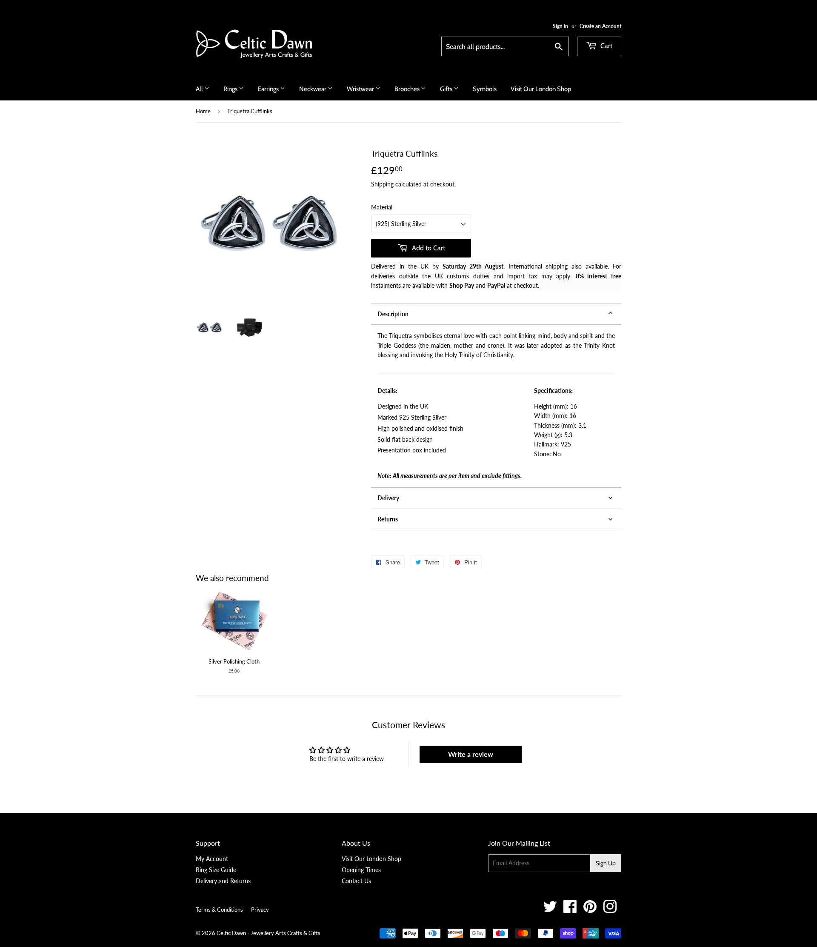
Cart (605, 46)
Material (381, 207)
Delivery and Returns (223, 880)
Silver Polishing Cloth (234, 661)
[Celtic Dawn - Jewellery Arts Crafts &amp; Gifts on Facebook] (570, 909)
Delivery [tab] (388, 497)
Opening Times (361, 869)
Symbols (485, 89)
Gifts (447, 89)
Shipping (382, 184)
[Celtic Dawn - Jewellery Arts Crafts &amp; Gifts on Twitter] (550, 909)
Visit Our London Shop (541, 89)
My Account (212, 858)
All (200, 89)
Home (203, 111)
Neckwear (313, 89)
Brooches (407, 89)
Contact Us (356, 880)
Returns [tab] (387, 519)
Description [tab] (392, 314)
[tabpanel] (496, 406)
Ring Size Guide (216, 869)
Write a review (470, 754)
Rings (231, 89)
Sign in (560, 26)
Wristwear (361, 89)
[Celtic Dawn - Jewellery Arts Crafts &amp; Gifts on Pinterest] (590, 909)
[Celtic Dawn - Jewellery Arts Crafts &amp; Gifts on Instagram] (610, 909)
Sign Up (606, 863)
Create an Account (600, 26)
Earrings (269, 89)
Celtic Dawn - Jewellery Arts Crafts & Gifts (268, 933)
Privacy (260, 909)
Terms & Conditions (219, 909)
